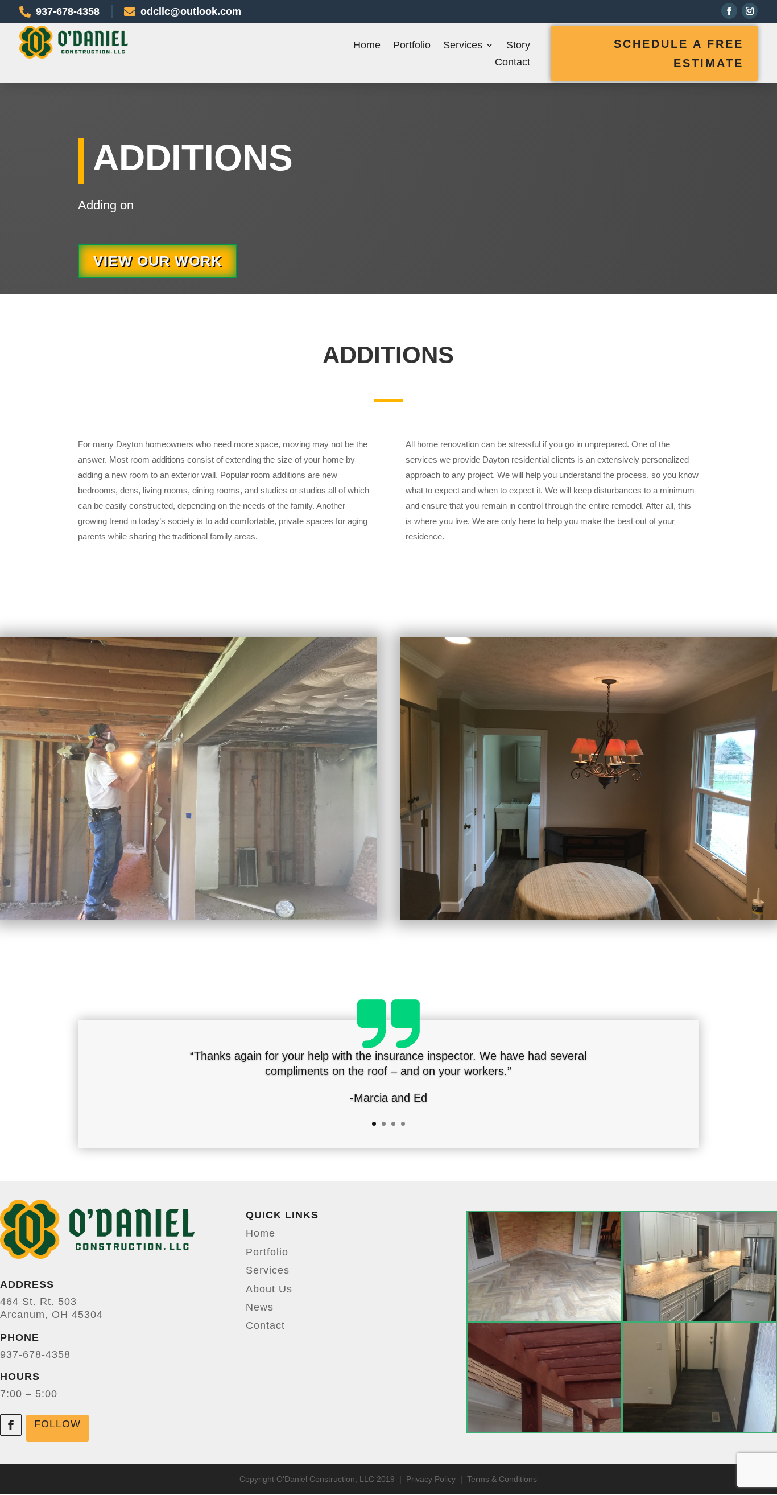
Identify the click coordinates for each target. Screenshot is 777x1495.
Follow (57, 1424)
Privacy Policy (432, 1479)
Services (462, 46)
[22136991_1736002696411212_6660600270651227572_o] (699, 1428)
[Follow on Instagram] (750, 11)
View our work (157, 261)
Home (367, 46)
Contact (512, 63)
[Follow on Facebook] (729, 11)
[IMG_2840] (544, 1317)
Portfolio (412, 46)
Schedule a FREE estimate (678, 53)
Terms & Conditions (502, 1479)
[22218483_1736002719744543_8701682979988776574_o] (699, 1317)
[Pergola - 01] (544, 1428)
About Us (269, 1289)
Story (518, 46)
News (260, 1307)
